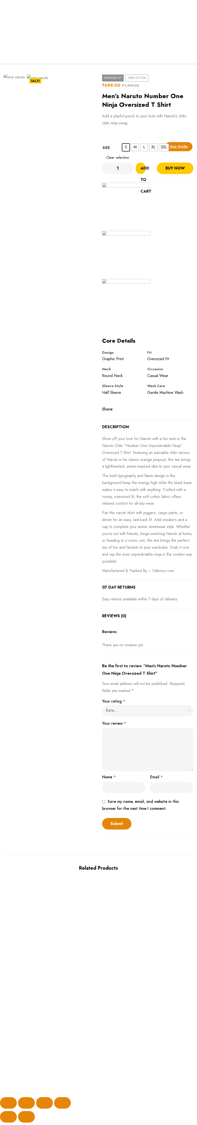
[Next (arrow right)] (26, 1117)
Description (115, 427)
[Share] (44, 1103)
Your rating (113, 701)
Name (109, 777)
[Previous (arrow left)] (8, 1117)
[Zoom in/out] (8, 1103)
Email (156, 777)
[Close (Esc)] (62, 1103)
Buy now (175, 168)
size (106, 147)
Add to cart (143, 169)
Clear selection (117, 157)
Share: (107, 409)
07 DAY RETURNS (118, 587)
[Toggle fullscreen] (26, 1103)
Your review (114, 723)
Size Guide (179, 146)
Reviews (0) (114, 616)
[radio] (125, 147)
